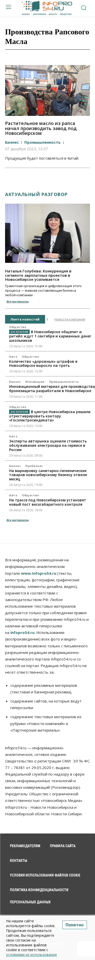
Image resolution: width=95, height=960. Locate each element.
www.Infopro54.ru (38, 573)
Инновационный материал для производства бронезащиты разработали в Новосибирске (52, 388)
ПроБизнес (34, 465)
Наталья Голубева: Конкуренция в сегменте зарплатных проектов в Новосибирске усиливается (38, 275)
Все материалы (17, 301)
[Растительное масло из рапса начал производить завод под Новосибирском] (47, 90)
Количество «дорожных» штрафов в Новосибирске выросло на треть (43, 363)
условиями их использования (31, 954)
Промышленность (42, 142)
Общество (17, 327)
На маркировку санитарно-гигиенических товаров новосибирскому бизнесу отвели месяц (48, 475)
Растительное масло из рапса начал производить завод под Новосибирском (41, 128)
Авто (13, 356)
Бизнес (12, 142)
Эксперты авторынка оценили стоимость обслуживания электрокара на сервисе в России (48, 445)
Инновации (35, 381)
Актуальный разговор (36, 194)
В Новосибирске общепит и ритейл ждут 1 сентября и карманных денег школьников (50, 336)
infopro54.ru (22, 632)
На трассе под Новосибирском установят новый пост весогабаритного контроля (47, 502)
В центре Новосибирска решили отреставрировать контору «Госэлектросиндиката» (49, 416)
